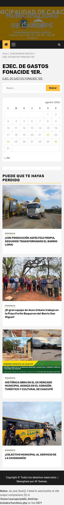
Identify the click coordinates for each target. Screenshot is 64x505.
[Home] (6, 44)
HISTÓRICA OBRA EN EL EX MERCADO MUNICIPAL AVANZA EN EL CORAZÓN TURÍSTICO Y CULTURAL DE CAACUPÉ (29, 386)
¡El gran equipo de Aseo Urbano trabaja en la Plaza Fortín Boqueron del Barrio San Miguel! (32, 313)
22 (47, 134)
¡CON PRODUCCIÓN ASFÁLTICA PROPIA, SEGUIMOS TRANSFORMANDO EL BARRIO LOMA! (31, 241)
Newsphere (23, 481)
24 (8, 141)
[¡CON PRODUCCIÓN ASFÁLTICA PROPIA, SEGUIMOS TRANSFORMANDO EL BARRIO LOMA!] (32, 207)
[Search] (59, 44)
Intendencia (10, 233)
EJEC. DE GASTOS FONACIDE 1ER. (22, 78)
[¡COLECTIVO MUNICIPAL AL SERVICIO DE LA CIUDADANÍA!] (32, 424)
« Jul (7, 157)
